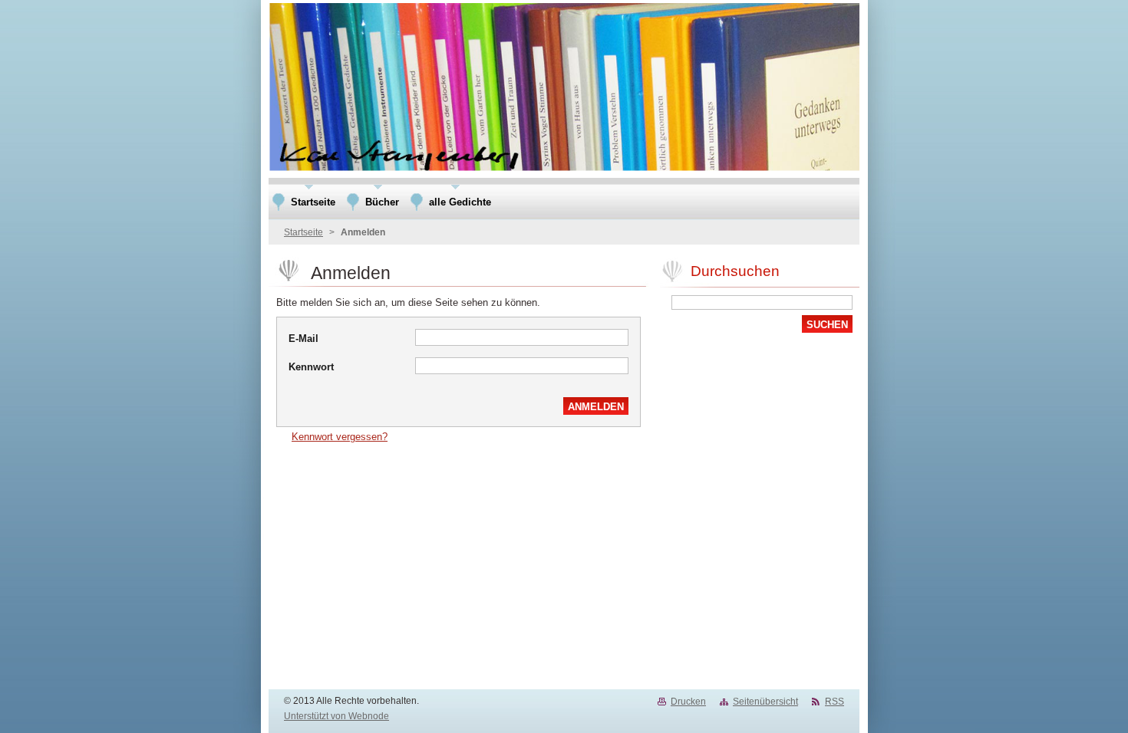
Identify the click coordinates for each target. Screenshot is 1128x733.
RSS (834, 701)
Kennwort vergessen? (340, 436)
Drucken (688, 701)
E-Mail (303, 338)
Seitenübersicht (765, 701)
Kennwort (311, 367)
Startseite (303, 232)
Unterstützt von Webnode (336, 716)
